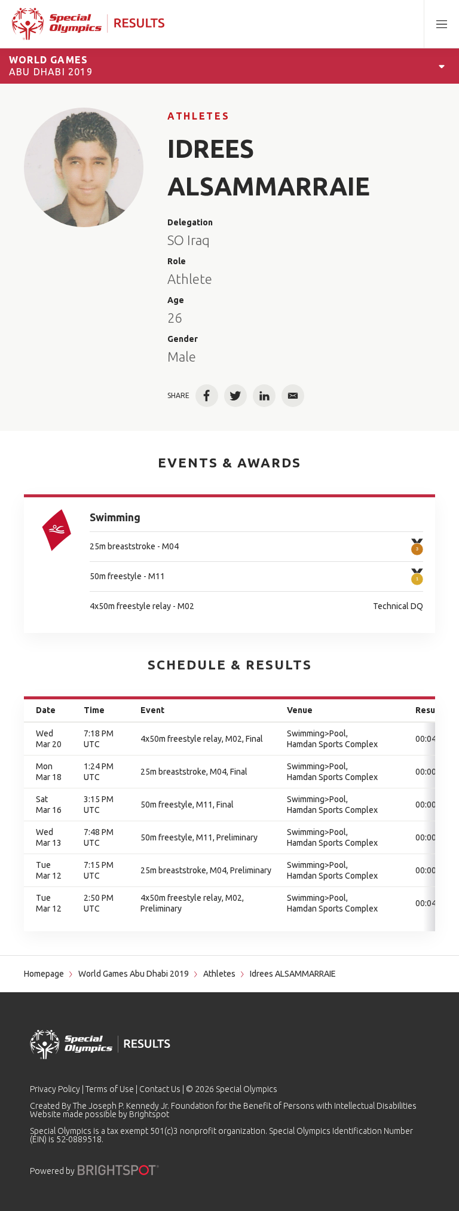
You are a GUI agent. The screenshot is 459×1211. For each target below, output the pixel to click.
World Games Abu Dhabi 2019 (133, 973)
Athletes (198, 116)
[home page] (88, 24)
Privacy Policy (55, 1089)
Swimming (115, 517)
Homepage (44, 973)
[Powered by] (118, 1170)
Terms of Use (109, 1089)
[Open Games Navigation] (441, 66)
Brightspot (149, 1114)
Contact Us (159, 1089)
